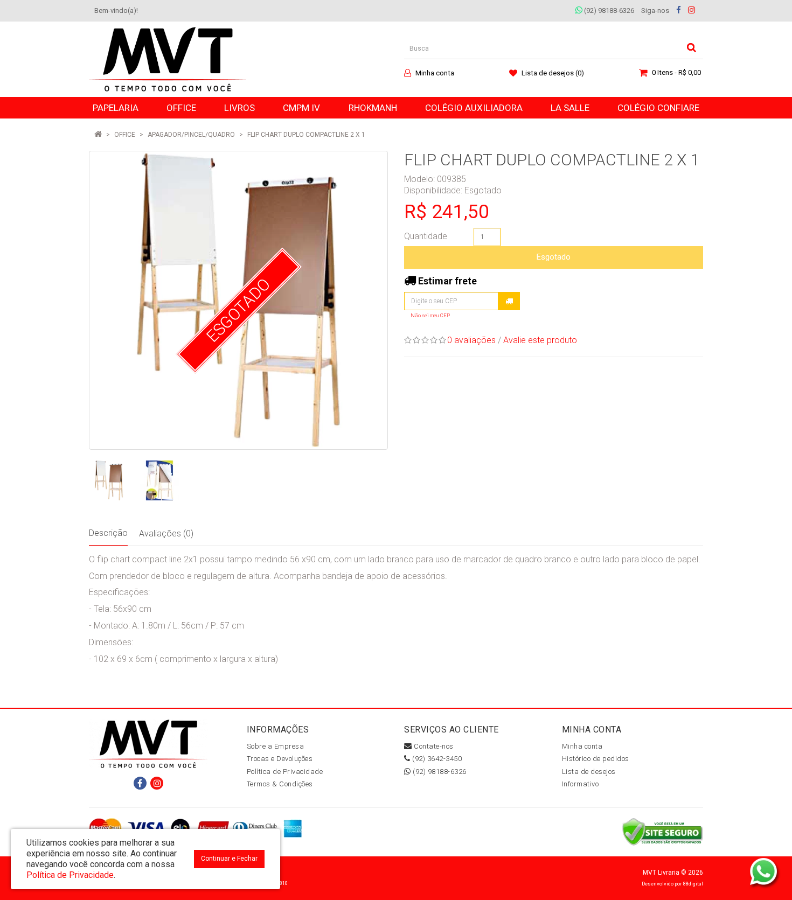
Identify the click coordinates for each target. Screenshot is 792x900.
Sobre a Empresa (275, 746)
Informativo (580, 784)
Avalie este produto (540, 340)
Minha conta (582, 746)
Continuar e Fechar (229, 858)
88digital (693, 884)
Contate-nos (433, 746)
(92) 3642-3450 (436, 759)
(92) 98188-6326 (608, 10)
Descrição (108, 533)
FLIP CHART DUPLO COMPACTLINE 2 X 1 (306, 134)
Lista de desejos (589, 772)
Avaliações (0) (166, 533)
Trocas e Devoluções (280, 759)
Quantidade (425, 236)
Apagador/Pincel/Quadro (191, 134)
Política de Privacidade (285, 772)
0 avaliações (471, 340)
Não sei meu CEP (430, 315)
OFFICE (124, 134)
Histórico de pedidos (595, 759)
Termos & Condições (280, 784)
